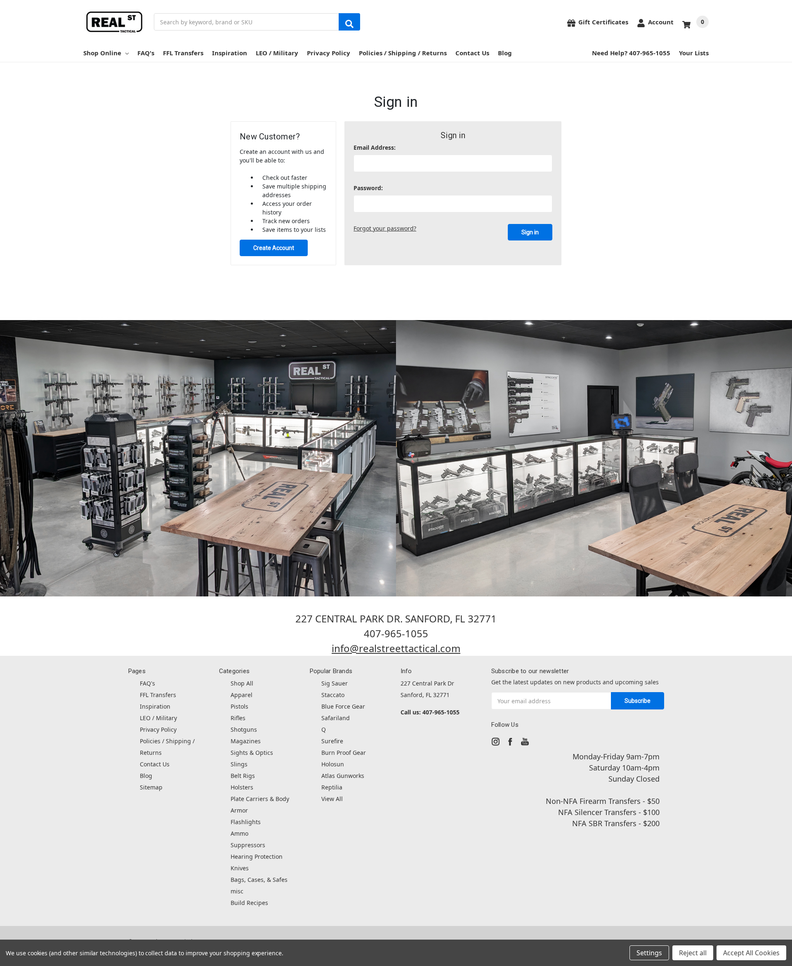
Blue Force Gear (343, 706)
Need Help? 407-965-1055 (631, 53)
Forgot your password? (385, 228)
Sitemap (151, 787)
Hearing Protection (257, 856)
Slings (239, 764)
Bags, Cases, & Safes (259, 880)
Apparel (241, 695)
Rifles (238, 718)
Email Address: (375, 147)
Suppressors (248, 845)
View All (332, 799)
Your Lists (694, 53)
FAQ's (145, 53)
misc (237, 891)
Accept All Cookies (751, 952)
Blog (505, 53)
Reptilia (331, 787)
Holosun (332, 764)
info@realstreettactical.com (396, 648)
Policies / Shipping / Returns (403, 53)
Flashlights (246, 822)
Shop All (242, 683)
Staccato (332, 695)
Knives (240, 868)
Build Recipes (249, 903)
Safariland (335, 718)
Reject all (693, 952)
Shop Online (102, 53)
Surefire (332, 741)
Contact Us (472, 53)
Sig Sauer (334, 683)
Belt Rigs (243, 776)
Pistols (239, 706)
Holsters (242, 787)
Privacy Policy (328, 53)
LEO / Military (277, 53)
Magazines (246, 741)
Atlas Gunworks (342, 776)
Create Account (273, 248)
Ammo (239, 833)
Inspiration (229, 53)
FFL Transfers (183, 53)
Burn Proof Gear (343, 752)
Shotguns (244, 729)
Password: (368, 188)
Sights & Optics (252, 752)
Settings (649, 952)
